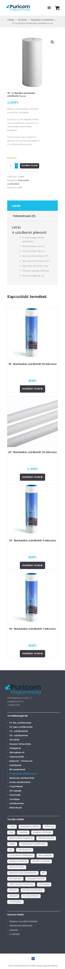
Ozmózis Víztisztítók (20, 744)
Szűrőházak (15, 765)
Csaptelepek (16, 786)
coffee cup (49, 826)
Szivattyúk (14, 795)
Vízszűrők (14, 740)
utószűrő (13, 896)
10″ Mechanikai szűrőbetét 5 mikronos (32, 541)
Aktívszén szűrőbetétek (21, 778)
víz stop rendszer (31, 896)
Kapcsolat (13, 930)
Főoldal (10, 20)
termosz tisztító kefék (33, 890)
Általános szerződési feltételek (23, 921)
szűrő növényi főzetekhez (21, 884)
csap (11, 832)
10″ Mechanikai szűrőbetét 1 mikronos (32, 629)
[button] (52, 42)
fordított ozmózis (46, 838)
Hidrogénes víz (17, 752)
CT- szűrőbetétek (18, 731)
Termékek (22, 20)
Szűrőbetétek (16, 803)
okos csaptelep (45, 855)
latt (10, 850)
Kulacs (12, 844)
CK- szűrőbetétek (18, 735)
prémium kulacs (16, 867)
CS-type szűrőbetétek (21, 727)
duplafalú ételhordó (42, 832)
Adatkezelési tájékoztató (20, 926)
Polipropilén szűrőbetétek (42, 20)
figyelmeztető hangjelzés (20, 838)
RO (43, 873)
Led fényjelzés (24, 850)
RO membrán (15, 878)
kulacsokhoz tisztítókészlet (33, 844)
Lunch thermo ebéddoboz (21, 855)
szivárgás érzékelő (35, 878)
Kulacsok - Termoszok (20, 761)
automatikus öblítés (30, 826)
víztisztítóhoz (15, 902)
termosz (13, 890)
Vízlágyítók (15, 748)
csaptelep (23, 832)
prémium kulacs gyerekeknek (22, 873)
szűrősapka (44, 884)
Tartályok (14, 799)
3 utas (12, 826)
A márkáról (14, 934)
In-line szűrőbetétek (20, 782)
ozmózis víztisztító (41, 861)
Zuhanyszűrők (16, 757)
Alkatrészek (15, 808)
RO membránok (17, 769)
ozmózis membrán (18, 861)
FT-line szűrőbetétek (20, 723)
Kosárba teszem (29, 165)
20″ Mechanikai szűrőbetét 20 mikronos (32, 452)
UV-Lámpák (15, 791)
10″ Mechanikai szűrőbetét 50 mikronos (32, 364)
